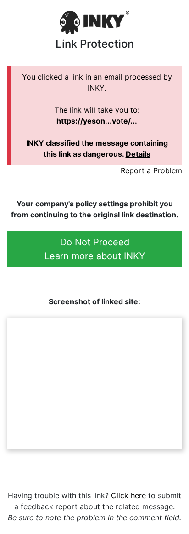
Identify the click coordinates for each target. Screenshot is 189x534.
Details (138, 154)
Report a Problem (151, 170)
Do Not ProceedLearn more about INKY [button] (94, 249)
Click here (128, 495)
